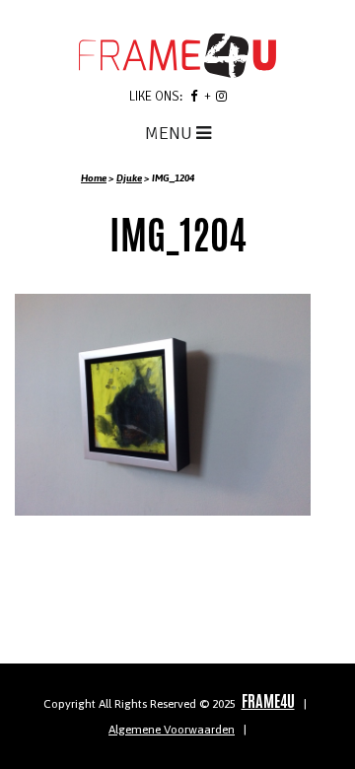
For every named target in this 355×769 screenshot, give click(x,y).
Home (93, 178)
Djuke (129, 178)
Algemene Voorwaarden (171, 729)
